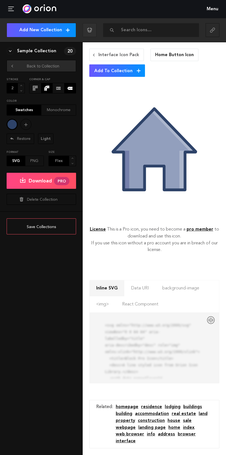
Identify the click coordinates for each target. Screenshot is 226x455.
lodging (173, 407)
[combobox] (152, 30)
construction (151, 421)
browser (187, 434)
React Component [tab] (140, 304)
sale (187, 421)
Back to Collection (43, 66)
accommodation (152, 414)
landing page (152, 427)
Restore (23, 139)
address (166, 434)
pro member (200, 229)
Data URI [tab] (140, 288)
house (174, 421)
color (12, 101)
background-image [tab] (180, 288)
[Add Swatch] (25, 124)
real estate (184, 414)
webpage (126, 427)
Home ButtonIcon (174, 55)
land (203, 414)
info (151, 434)
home (174, 427)
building (124, 414)
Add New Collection (40, 30)
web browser (130, 434)
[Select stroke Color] (12, 124)
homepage (127, 407)
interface (126, 441)
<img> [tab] (102, 304)
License (98, 229)
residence (151, 407)
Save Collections (41, 227)
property (125, 421)
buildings (192, 407)
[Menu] (11, 9)
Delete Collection (42, 200)
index (189, 427)
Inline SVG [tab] (107, 288)
